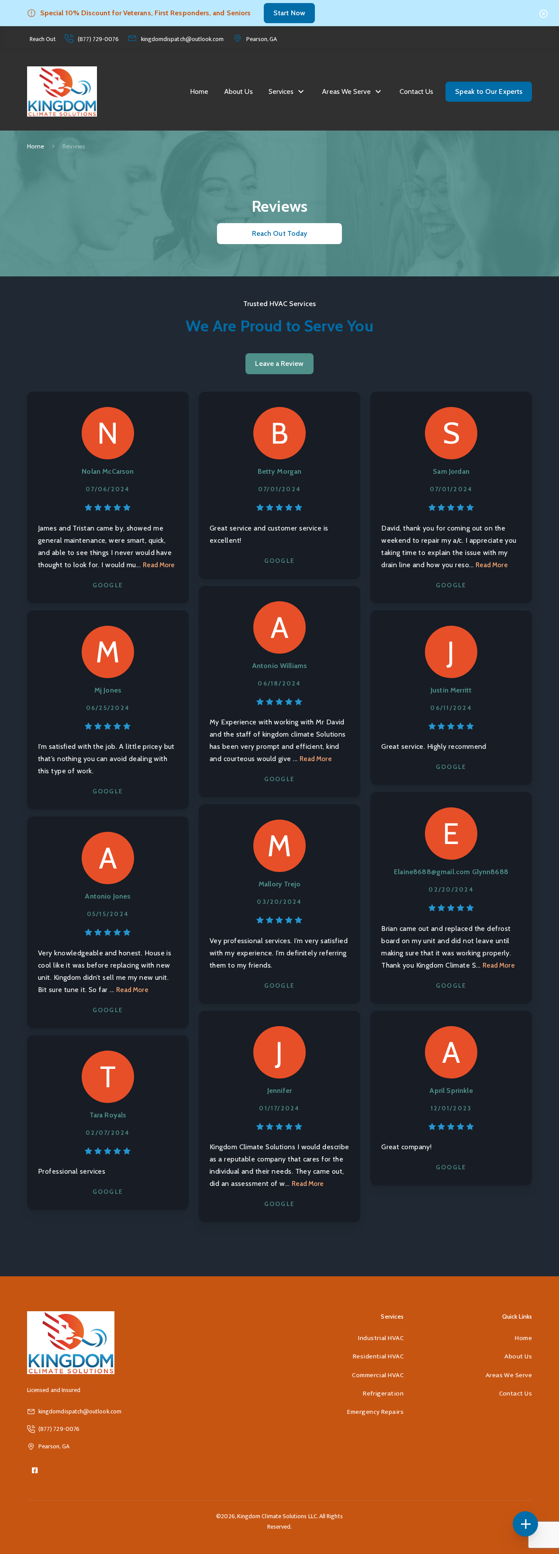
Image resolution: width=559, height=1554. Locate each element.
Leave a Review (279, 363)
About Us (238, 91)
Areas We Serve (346, 91)
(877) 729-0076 (98, 39)
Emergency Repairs (375, 1411)
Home (199, 91)
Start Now (289, 13)
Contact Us (417, 91)
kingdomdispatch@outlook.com (182, 39)
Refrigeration (383, 1393)
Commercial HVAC (378, 1375)
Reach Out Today (279, 233)
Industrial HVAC (381, 1338)
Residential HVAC (378, 1356)
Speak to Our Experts (488, 91)
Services (281, 91)
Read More (159, 565)
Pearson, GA (261, 39)
